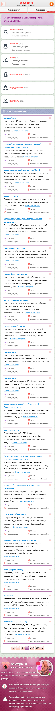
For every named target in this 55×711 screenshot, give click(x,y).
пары (12, 57)
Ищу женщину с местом (14, 248)
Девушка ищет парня (20, 47)
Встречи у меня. (11, 196)
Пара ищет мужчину (20, 61)
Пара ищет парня (18, 64)
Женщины (14, 29)
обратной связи (25, 707)
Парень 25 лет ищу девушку (16, 274)
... (27, 648)
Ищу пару (14, 101)
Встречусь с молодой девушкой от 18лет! (22, 170)
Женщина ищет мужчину (21, 33)
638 (37, 648)
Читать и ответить (20, 130)
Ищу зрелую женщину (13, 569)
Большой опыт (10, 118)
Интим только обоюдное (14, 326)
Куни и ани (8, 595)
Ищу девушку (16, 88)
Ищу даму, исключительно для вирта (20, 540)
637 (32, 648)
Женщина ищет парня (20, 36)
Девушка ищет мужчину (21, 50)
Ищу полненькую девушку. (16, 621)
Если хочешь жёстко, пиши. (16, 300)
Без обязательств (11, 430)
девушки (14, 43)
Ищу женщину (17, 74)
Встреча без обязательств (15, 514)
